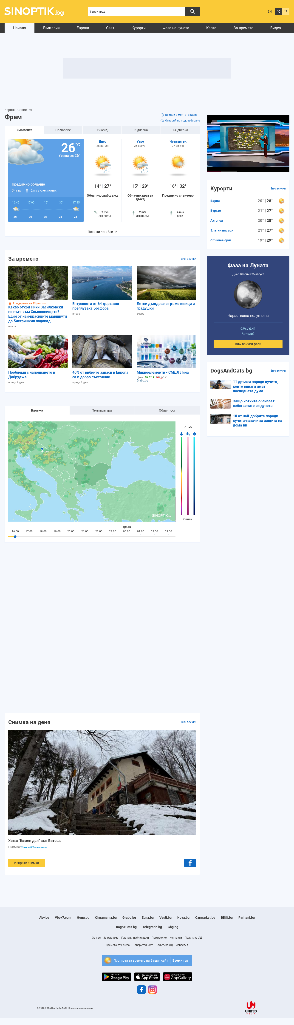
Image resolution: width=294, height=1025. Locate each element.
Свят (110, 28)
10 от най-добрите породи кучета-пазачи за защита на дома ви (257, 420)
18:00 (43, 531)
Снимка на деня (29, 722)
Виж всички (188, 258)
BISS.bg (227, 917)
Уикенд (102, 130)
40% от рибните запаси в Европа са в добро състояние (100, 374)
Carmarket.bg (205, 917)
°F (285, 11)
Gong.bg (83, 917)
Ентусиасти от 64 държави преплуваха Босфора (95, 306)
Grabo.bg (129, 917)
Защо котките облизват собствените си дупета (253, 403)
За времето (243, 28)
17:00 (29, 531)
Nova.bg (183, 917)
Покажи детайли (100, 232)
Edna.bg (148, 917)
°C (278, 11)
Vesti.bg (165, 917)
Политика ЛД (193, 937)
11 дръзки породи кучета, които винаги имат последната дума (255, 386)
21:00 (84, 531)
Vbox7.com (63, 917)
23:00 (112, 531)
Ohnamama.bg (106, 917)
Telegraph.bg (152, 927)
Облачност (167, 410)
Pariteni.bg (246, 917)
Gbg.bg (173, 927)
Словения (24, 110)
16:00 (15, 531)
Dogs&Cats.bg (126, 927)
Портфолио (159, 937)
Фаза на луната (176, 28)
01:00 (140, 531)
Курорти (139, 28)
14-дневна (180, 130)
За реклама (111, 937)
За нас (96, 937)
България (51, 28)
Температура (102, 410)
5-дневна (141, 130)
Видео (275, 28)
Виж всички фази (248, 344)
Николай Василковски (34, 847)
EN (270, 11)
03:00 (168, 531)
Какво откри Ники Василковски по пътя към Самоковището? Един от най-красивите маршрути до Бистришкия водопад (37, 314)
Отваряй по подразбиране (182, 120)
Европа (83, 28)
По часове (63, 130)
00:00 (126, 531)
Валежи (37, 410)
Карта (211, 28)
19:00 (57, 531)
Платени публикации (135, 937)
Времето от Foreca (118, 945)
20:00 (70, 531)
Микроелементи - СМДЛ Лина (163, 372)
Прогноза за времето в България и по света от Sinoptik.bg (36, 11)
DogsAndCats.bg (231, 370)
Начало (19, 28)
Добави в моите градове (181, 114)
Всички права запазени (80, 1008)
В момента (24, 130)
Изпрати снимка (26, 863)
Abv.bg (44, 917)
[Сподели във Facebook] (190, 863)
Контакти (176, 937)
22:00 (98, 531)
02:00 (154, 531)
